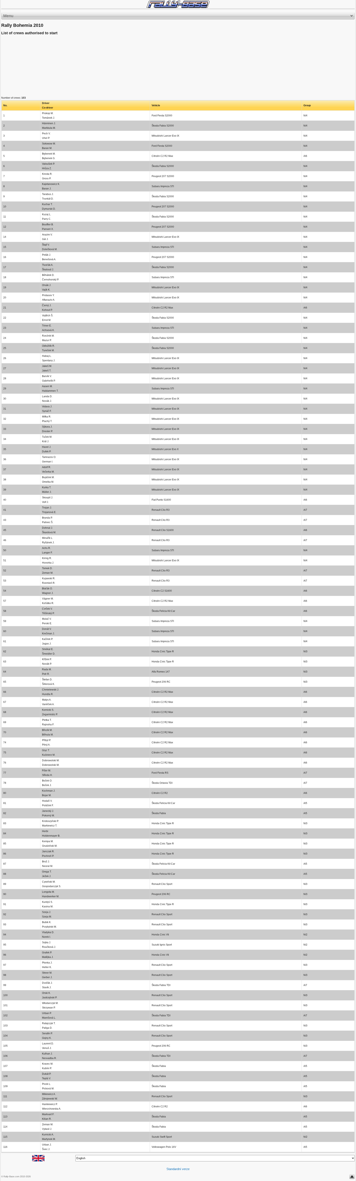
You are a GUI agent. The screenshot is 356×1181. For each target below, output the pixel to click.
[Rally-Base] (178, 4)
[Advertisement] (124, 67)
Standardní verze (178, 1169)
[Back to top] (352, 1177)
